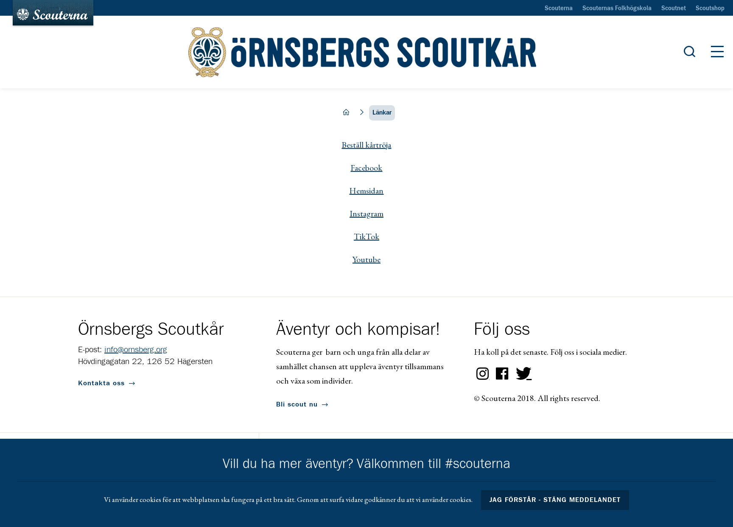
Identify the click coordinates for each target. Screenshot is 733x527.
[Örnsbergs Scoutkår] (366, 52)
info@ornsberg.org (135, 349)
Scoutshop (710, 8)
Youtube (366, 259)
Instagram (366, 213)
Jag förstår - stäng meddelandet (555, 499)
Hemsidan (366, 190)
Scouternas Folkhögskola (617, 8)
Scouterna (559, 8)
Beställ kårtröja (366, 144)
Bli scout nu (297, 404)
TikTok (366, 236)
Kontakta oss (101, 383)
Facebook (366, 167)
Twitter (522, 373)
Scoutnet (673, 8)
